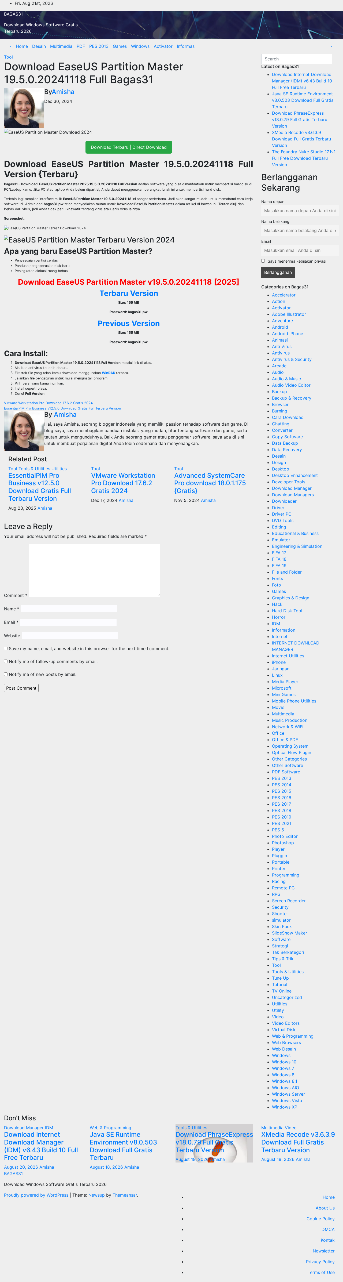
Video (278, 1016)
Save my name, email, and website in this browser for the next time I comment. (89, 648)
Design (279, 462)
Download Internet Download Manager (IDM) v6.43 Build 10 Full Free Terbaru (302, 81)
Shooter (280, 913)
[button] (10, 46)
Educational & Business (295, 533)
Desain (39, 46)
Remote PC (283, 887)
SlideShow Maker (289, 933)
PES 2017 (281, 804)
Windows (140, 46)
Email (11, 622)
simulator (281, 920)
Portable (280, 862)
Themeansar (125, 1195)
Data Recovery (287, 449)
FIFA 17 (279, 552)
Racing (279, 881)
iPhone (279, 662)
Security (280, 907)
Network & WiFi (287, 726)
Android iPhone (287, 333)
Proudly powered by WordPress (37, 1195)
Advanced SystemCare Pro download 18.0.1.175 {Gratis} (210, 483)
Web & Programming (293, 1036)
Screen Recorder (289, 900)
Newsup (96, 1195)
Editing (279, 527)
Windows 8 (283, 1074)
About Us (325, 1208)
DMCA (328, 1229)
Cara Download (288, 417)
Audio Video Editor (291, 385)
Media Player (285, 681)
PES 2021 (281, 823)
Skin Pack (282, 926)
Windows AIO (285, 1087)
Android (280, 327)
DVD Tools (282, 520)
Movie (278, 707)
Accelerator (284, 295)
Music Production (289, 720)
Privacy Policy (320, 1261)
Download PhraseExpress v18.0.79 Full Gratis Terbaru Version (299, 119)
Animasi (280, 340)
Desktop (280, 469)
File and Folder (287, 572)
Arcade (279, 365)
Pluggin (279, 855)
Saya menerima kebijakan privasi (296, 261)
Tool (8, 57)
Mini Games (284, 694)
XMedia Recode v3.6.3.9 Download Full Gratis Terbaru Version (301, 139)
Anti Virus (282, 346)
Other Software (287, 765)
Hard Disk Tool (287, 610)
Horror (278, 617)
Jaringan (280, 668)
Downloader (284, 501)
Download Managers (293, 494)
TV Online (282, 991)
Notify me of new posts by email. (42, 674)
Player (278, 849)
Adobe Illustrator (289, 314)
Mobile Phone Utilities (294, 701)
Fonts (277, 578)
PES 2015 (281, 791)
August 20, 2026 (21, 1167)
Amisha (63, 92)
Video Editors (286, 1023)
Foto (276, 585)
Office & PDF (285, 739)
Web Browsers (286, 1042)
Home (22, 46)
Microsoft (282, 688)
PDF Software (286, 771)
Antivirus (281, 353)
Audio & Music (286, 378)
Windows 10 (284, 1061)
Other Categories (289, 759)
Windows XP (284, 1107)
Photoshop (283, 842)
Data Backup (285, 443)
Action (278, 301)
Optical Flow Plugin (291, 752)
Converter (282, 430)
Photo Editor (285, 836)
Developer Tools (288, 481)
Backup (279, 391)
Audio (278, 372)
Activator (163, 46)
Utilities (59, 468)
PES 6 (278, 829)
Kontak (328, 1240)
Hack (277, 604)
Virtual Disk (284, 1029)
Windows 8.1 (284, 1081)
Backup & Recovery (291, 398)
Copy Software (287, 436)
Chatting (280, 423)
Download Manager (292, 488)
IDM (276, 623)
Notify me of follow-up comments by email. (53, 661)
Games (120, 46)
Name (11, 608)
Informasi (186, 46)
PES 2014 (281, 784)
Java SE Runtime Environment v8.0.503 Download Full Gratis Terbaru (302, 100)
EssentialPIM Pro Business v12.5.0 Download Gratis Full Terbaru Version (62, 408)
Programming (285, 875)
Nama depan (272, 201)
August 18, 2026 (107, 1167)
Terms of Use (321, 1272)
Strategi (280, 945)
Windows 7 (283, 1068)
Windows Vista (287, 1100)
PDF (81, 46)
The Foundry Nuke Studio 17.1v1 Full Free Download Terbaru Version (303, 158)
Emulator (281, 539)
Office (278, 733)
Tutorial (279, 984)
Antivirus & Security (292, 359)
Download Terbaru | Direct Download (129, 147)
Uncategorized (287, 997)
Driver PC (282, 514)
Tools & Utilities (34, 468)
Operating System (290, 746)
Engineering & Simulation (297, 546)
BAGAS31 (13, 14)
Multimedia (61, 46)
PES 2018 (281, 810)
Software (281, 939)
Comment (15, 595)
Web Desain (284, 1049)
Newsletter (324, 1251)
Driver (278, 507)
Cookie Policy (321, 1218)
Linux (277, 675)
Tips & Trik (282, 958)
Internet (280, 636)
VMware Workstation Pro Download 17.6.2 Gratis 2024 (48, 403)
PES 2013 (99, 46)
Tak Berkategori (288, 952)
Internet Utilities (288, 655)
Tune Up (280, 978)
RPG (276, 894)
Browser (280, 404)
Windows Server (288, 1094)
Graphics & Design (290, 597)
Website (12, 635)
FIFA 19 (279, 565)
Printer (278, 868)
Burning (279, 411)
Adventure (282, 320)
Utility (278, 1010)
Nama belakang (275, 221)
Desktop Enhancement (295, 475)
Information (283, 630)
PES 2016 (281, 797)
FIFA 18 (279, 559)
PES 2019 (281, 817)
